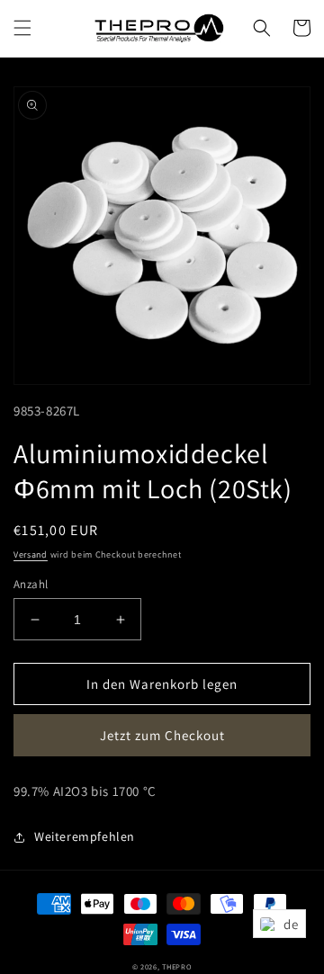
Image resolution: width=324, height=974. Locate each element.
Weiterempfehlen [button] (84, 836)
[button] (22, 28)
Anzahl (31, 584)
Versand (31, 554)
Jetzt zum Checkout (162, 735)
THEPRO (177, 966)
